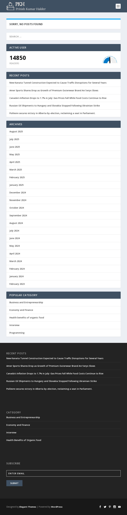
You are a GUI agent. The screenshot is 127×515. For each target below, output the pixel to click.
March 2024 (15, 261)
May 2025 (14, 154)
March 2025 (15, 169)
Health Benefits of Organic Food (23, 440)
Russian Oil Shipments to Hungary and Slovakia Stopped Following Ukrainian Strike (54, 105)
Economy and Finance (21, 309)
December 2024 (17, 192)
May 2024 (14, 245)
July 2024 (14, 230)
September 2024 (18, 215)
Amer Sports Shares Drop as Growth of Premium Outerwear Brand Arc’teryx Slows (53, 90)
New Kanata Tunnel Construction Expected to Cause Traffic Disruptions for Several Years (57, 82)
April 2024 (14, 253)
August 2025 (16, 131)
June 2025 (14, 146)
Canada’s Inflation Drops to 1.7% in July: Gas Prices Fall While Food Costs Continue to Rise (57, 98)
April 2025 (14, 162)
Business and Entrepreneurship (26, 302)
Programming (16, 332)
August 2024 (16, 223)
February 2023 (17, 283)
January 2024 (16, 276)
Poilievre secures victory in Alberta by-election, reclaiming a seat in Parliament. (52, 113)
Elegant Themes (27, 506)
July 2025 (14, 139)
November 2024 (17, 200)
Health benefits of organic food (26, 317)
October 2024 (16, 207)
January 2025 (16, 184)
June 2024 (14, 238)
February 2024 (17, 268)
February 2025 (17, 177)
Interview (14, 325)
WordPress (56, 506)
